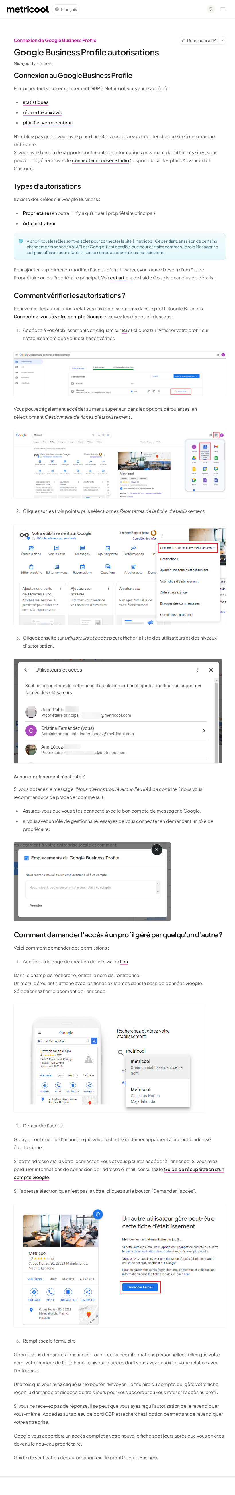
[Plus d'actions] (222, 40)
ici (124, 330)
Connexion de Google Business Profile (55, 40)
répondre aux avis (42, 112)
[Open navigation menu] (222, 9)
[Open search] (211, 9)
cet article (121, 278)
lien (124, 961)
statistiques (35, 102)
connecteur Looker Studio (100, 160)
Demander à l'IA (201, 40)
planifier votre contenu (48, 123)
